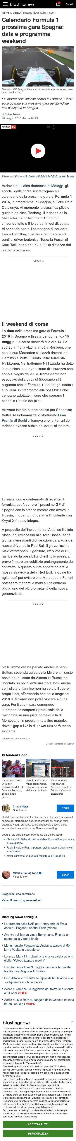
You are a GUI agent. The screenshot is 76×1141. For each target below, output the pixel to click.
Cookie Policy (30, 1116)
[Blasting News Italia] (22, 4)
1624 (5, 1037)
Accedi (69, 4)
